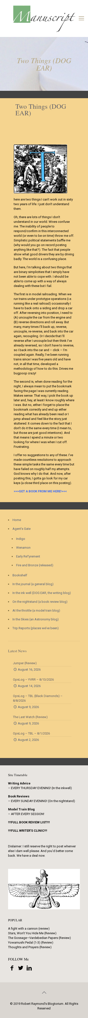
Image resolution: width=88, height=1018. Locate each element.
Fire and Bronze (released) (34, 565)
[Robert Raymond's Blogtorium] (44, 18)
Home (16, 520)
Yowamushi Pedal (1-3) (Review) (30, 942)
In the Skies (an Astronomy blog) (35, 619)
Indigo (20, 539)
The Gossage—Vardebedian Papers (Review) (39, 938)
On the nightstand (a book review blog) (39, 602)
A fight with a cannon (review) (29, 928)
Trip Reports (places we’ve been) (35, 628)
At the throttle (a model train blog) (36, 610)
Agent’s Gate (21, 529)
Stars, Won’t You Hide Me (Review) (32, 933)
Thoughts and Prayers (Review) (30, 947)
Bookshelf (19, 575)
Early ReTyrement (28, 556)
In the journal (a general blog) (33, 584)
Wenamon (23, 547)
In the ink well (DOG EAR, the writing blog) (41, 593)
